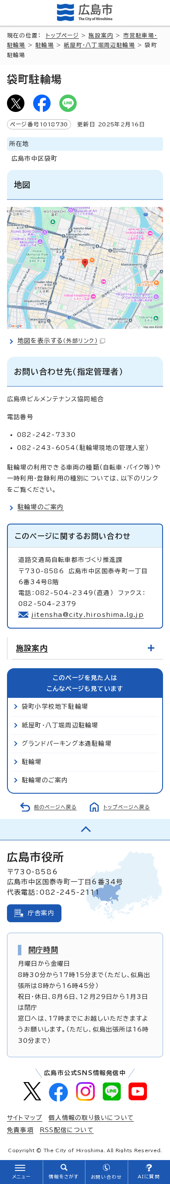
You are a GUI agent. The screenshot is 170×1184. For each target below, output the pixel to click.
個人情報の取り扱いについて (91, 1118)
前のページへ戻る (55, 807)
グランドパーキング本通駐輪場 (67, 744)
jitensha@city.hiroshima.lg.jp (87, 615)
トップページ (62, 35)
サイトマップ (24, 1118)
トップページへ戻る (126, 807)
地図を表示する (57, 341)
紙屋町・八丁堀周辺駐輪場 (99, 45)
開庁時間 (43, 949)
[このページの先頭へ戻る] (85, 829)
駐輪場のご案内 (40, 507)
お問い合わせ (106, 1177)
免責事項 (20, 1130)
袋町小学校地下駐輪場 (55, 707)
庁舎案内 (41, 913)
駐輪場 (44, 45)
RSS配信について (67, 1130)
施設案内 (100, 35)
